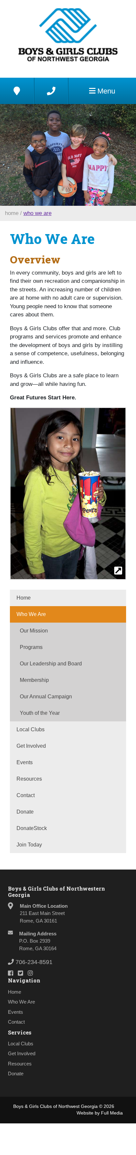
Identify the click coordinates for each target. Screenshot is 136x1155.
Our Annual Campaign (46, 696)
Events (25, 762)
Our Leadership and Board (51, 663)
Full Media (112, 1113)
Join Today (29, 844)
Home (11, 213)
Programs (31, 647)
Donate (25, 812)
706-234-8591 (33, 962)
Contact (26, 795)
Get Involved (31, 746)
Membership (34, 680)
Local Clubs (31, 729)
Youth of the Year (40, 713)
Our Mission (34, 630)
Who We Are (37, 213)
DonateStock (32, 828)
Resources (29, 779)
